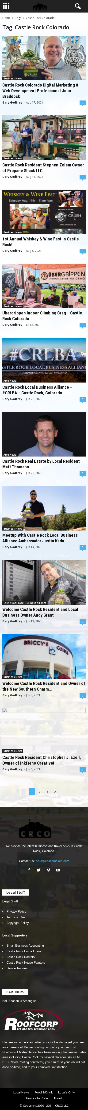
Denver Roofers (17, 968)
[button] (77, 6)
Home (6, 18)
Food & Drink (44, 1092)
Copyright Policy (18, 923)
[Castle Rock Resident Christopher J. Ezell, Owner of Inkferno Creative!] (44, 730)
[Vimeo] (49, 870)
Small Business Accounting (25, 945)
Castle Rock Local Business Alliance (25, 603)
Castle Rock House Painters (26, 962)
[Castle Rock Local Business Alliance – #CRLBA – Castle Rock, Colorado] (44, 360)
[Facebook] (30, 870)
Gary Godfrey (12, 102)
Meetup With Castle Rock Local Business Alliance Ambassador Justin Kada (40, 538)
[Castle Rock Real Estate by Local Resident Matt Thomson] (44, 434)
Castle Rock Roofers (21, 957)
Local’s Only (66, 1092)
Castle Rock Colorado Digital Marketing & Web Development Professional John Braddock (40, 90)
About (58, 1098)
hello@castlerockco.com (52, 861)
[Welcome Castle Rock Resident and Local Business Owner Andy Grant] (44, 582)
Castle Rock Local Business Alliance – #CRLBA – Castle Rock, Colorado (37, 390)
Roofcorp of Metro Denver (19, 1052)
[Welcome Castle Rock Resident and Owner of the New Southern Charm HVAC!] (44, 656)
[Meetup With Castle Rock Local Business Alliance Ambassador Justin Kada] (44, 508)
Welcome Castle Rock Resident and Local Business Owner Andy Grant (40, 612)
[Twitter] (40, 870)
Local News (21, 1092)
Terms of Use (16, 917)
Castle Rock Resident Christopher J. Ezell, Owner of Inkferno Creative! (41, 760)
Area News (10, 380)
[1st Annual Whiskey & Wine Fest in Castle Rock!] (44, 212)
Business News (13, 78)
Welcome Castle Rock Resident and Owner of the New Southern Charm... (43, 686)
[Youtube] (58, 870)
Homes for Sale (37, 1098)
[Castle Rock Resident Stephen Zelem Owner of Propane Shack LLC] (44, 137)
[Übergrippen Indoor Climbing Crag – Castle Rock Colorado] (44, 286)
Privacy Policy (16, 911)
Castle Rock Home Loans (24, 951)
